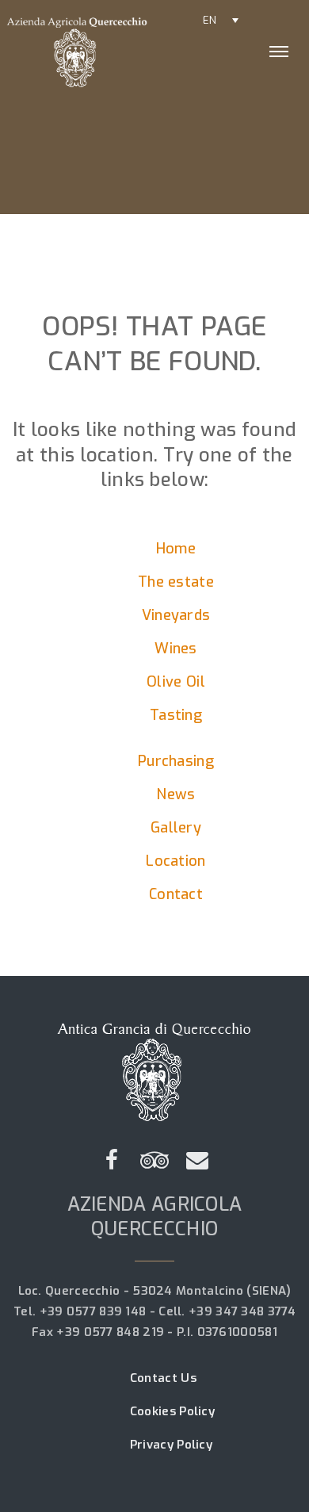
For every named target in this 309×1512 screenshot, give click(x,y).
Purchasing (176, 761)
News (175, 794)
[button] (220, 19)
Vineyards (176, 615)
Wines (175, 648)
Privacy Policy (171, 1445)
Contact (176, 894)
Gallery (176, 827)
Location (175, 861)
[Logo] (103, 51)
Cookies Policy (172, 1411)
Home (176, 548)
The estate (176, 581)
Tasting (176, 715)
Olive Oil (176, 681)
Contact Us (163, 1378)
